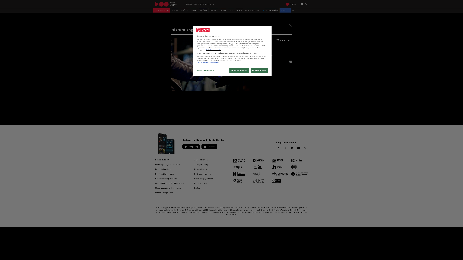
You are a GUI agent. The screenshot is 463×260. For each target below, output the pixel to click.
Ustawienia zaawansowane (206, 70)
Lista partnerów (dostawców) (207, 62)
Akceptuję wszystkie (259, 70)
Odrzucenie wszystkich (239, 70)
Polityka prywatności (213, 50)
